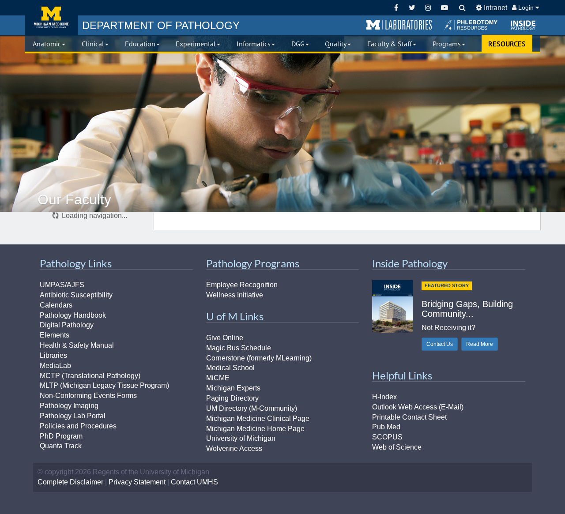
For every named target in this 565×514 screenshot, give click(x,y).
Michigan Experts (233, 388)
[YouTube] (444, 7)
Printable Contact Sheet (409, 417)
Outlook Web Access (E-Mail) (417, 407)
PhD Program (61, 436)
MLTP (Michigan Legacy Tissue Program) (104, 385)
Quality (336, 43)
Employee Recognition (242, 285)
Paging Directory (232, 398)
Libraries (53, 355)
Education (140, 43)
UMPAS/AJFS (62, 285)
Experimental (196, 43)
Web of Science (397, 447)
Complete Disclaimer (70, 482)
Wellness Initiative (234, 295)
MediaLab (55, 365)
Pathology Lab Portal (72, 416)
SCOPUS (387, 437)
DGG (298, 43)
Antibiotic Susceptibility (76, 295)
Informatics (254, 43)
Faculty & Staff (389, 43)
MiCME (218, 378)
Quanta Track (61, 446)
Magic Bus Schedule (238, 348)
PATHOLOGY (161, 25)
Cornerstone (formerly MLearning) (259, 358)
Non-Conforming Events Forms (88, 395)
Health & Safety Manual (77, 345)
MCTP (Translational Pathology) (90, 375)
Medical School (230, 367)
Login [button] (525, 7)
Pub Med (386, 427)
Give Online (224, 337)
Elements (54, 335)
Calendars (56, 305)
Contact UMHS (194, 482)
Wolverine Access (234, 448)
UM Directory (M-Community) (251, 408)
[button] (399, 25)
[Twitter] (412, 7)
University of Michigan (240, 438)
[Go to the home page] (51, 17)
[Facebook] (396, 7)
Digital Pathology (67, 325)
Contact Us (439, 344)
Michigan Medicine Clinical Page (257, 418)
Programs (447, 43)
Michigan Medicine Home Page (255, 428)
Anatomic (47, 43)
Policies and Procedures (78, 426)
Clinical (93, 43)
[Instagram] (428, 7)
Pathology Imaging (69, 405)
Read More (479, 344)
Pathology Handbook (73, 315)
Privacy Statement (137, 482)
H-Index (384, 397)
